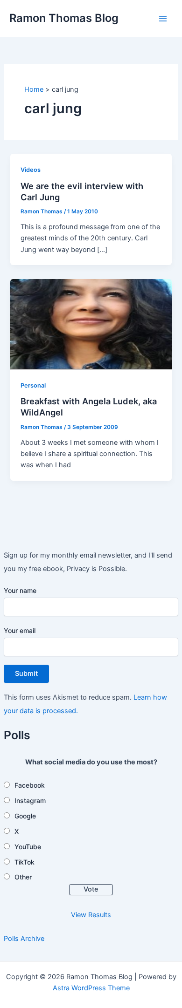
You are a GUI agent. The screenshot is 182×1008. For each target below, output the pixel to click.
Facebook (29, 785)
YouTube (27, 847)
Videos (31, 169)
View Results (91, 915)
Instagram (30, 800)
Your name (20, 590)
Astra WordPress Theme (91, 988)
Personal (33, 385)
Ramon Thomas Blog (64, 18)
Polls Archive (24, 938)
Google (25, 816)
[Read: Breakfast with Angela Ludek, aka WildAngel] (90, 324)
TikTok (24, 862)
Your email (19, 630)
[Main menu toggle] (163, 18)
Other (23, 877)
